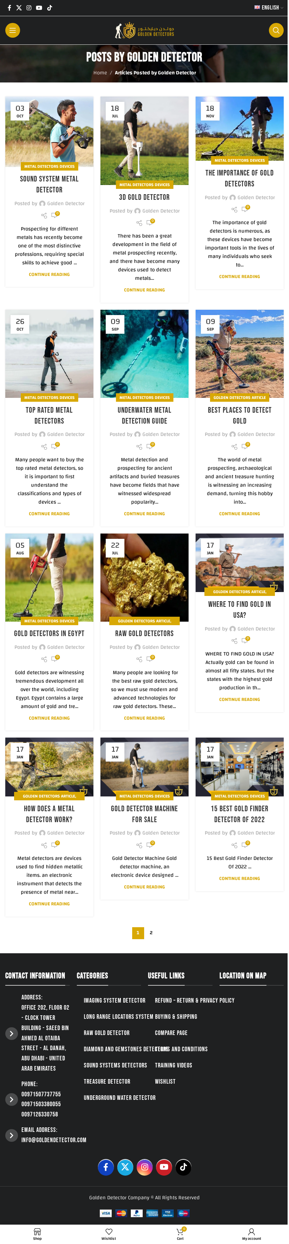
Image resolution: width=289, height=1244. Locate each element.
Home (100, 73)
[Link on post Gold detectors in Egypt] (49, 578)
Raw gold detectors (144, 634)
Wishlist (165, 1081)
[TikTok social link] (49, 7)
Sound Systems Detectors (115, 1065)
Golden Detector (165, 57)
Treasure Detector (107, 1081)
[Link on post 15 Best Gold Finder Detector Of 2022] (240, 767)
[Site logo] (144, 30)
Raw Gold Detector (107, 1033)
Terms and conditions (181, 1049)
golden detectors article (240, 397)
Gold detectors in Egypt (49, 634)
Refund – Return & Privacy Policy (195, 1000)
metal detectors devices (49, 166)
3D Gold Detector (144, 197)
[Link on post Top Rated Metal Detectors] (49, 354)
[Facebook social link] (9, 7)
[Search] (276, 30)
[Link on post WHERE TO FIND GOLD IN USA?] (240, 563)
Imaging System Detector (115, 1000)
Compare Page (171, 1033)
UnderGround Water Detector (120, 1098)
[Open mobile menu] (13, 30)
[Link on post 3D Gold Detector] (144, 141)
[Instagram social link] (28, 7)
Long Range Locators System (119, 1017)
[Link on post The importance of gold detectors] (240, 129)
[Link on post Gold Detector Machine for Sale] (144, 767)
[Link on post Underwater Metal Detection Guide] (144, 354)
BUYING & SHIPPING (176, 1017)
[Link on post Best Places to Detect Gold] (240, 354)
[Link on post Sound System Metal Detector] (49, 132)
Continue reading (49, 274)
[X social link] (19, 7)
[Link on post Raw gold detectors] (144, 578)
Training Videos (173, 1065)
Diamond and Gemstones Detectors (126, 1049)
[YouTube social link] (39, 7)
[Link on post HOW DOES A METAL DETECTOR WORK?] (49, 767)
